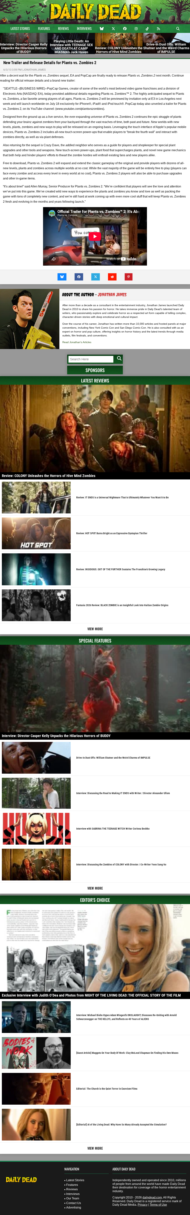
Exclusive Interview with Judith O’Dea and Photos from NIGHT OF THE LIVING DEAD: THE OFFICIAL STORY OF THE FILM (91, 995)
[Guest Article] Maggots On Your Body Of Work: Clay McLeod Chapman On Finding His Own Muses (127, 1052)
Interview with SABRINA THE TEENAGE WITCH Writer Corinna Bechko (113, 828)
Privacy (143, 1204)
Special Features (95, 640)
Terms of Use (158, 1204)
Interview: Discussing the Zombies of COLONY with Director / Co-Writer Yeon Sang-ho (121, 864)
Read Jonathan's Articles (76, 342)
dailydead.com (152, 1197)
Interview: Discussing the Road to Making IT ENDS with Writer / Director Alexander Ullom (123, 793)
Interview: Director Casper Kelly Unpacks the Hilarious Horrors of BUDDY (56, 736)
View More (95, 628)
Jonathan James (34, 69)
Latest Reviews (95, 380)
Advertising (73, 1207)
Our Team (72, 1198)
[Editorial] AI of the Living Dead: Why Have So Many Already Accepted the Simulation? (121, 1124)
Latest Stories (20, 28)
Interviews (84, 28)
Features (44, 28)
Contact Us (73, 1203)
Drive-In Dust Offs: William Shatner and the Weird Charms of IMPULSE (113, 757)
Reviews (63, 28)
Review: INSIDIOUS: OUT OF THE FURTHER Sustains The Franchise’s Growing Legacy (120, 569)
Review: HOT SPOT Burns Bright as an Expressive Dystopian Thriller (111, 533)
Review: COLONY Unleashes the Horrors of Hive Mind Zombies (48, 475)
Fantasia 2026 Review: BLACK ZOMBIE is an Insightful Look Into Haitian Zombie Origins (122, 605)
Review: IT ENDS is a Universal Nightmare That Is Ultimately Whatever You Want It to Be (122, 497)
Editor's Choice (95, 899)
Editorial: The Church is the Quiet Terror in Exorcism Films (106, 1088)
